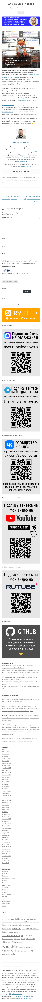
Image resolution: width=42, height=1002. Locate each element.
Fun (31, 922)
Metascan (5, 876)
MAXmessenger (27, 925)
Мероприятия (6, 894)
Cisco (22, 919)
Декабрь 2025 (6, 768)
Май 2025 (5, 784)
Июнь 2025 (5, 782)
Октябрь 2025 (6, 772)
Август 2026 (5, 749)
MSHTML (20, 180)
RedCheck (31, 936)
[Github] (22, 172)
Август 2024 (5, 805)
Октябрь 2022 (6, 856)
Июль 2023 (5, 835)
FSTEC (26, 922)
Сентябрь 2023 (6, 830)
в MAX (15, 157)
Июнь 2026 (5, 754)
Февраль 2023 (6, 847)
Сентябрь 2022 (6, 858)
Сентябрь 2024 (6, 802)
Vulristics (5, 890)
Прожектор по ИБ (7, 899)
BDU (9, 919)
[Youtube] (25, 172)
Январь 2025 (6, 793)
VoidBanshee (27, 180)
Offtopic (32, 929)
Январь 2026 (6, 765)
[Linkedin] (14, 172)
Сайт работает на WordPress (10, 966)
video (4, 942)
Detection (33, 919)
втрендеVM (6, 954)
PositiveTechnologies (12, 935)
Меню (21, 12)
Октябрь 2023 (6, 828)
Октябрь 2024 (6, 800)
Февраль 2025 (6, 791)
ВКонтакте (23, 161)
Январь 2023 (6, 849)
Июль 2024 (5, 807)
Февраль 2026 (6, 763)
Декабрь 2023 (6, 823)
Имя (4, 238)
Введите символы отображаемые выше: (15, 273)
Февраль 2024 (6, 819)
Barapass (5, 871)
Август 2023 (5, 833)
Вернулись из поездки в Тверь (22, 741)
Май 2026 (5, 756)
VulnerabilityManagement (26, 947)
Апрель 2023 (6, 842)
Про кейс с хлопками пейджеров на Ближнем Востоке (32, 198)
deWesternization (7, 922)
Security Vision (6, 885)
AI (2, 919)
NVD (27, 929)
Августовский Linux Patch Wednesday (13, 668)
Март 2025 (5, 789)
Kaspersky (5, 873)
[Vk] (17, 172)
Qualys (26, 936)
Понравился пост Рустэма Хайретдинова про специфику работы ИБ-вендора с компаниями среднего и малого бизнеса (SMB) (20, 718)
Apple (5, 919)
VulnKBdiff (5, 887)
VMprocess (17, 942)
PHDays (16, 932)
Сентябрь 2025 (6, 775)
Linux (4, 925)
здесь (35, 151)
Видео (4, 892)
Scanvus (4, 883)
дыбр (13, 954)
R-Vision (4, 880)
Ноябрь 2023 (6, 826)
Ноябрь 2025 (6, 770)
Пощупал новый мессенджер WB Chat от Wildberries (18, 665)
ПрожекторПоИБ (24, 951)
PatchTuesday (7, 932)
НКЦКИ (4, 897)
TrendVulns (30, 939)
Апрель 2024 (6, 814)
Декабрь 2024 (6, 796)
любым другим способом (23, 998)
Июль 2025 (5, 779)
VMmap (10, 942)
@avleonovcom (27, 166)
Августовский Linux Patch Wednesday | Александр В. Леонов (20, 699)
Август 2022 (5, 860)
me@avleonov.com (24, 996)
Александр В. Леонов (21, 3)
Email (4, 246)
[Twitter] (20, 172)
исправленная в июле (27, 100)
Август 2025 (5, 777)
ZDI (3, 182)
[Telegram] (28, 172)
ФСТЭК (4, 906)
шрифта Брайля (7, 112)
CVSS (28, 919)
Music (23, 929)
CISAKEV (17, 919)
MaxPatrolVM (6, 929)
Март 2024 (5, 816)
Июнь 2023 (5, 837)
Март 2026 (5, 761)
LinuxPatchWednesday (15, 925)
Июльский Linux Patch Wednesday (12, 701)
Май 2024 (5, 812)
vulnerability (35, 180)
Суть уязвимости (8, 105)
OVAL (37, 929)
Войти (4, 298)
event (21, 922)
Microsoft (14, 180)
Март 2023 (5, 844)
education (16, 922)
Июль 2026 (5, 751)
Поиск (4, 288)
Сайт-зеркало (6, 901)
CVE (25, 919)
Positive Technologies (8, 878)
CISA (12, 919)
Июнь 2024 (5, 809)
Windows (15, 951)
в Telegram (24, 157)
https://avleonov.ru (15, 994)
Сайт (4, 253)
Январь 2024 (6, 821)
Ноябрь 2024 (6, 798)
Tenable (23, 939)
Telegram (17, 939)
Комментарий (7, 217)
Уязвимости (6, 903)
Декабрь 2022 (6, 851)
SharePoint (10, 939)
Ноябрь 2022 (6, 853)
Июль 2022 (5, 863)
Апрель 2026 (6, 758)
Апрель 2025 (6, 786)
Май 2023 (5, 840)
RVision (4, 939)
